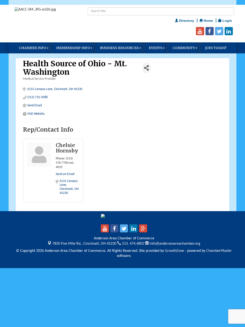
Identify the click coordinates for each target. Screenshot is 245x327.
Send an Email (65, 174)
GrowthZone (174, 251)
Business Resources (119, 48)
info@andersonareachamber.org (174, 244)
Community (184, 48)
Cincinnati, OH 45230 (84, 244)
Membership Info (73, 48)
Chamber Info (32, 48)
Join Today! (215, 48)
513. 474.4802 (132, 244)
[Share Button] (146, 67)
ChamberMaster (219, 251)
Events (155, 48)
